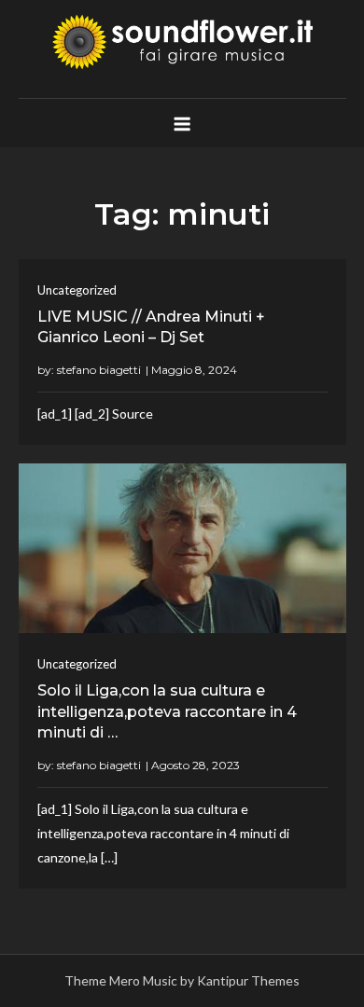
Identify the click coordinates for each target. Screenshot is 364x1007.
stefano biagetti (99, 370)
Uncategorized (77, 290)
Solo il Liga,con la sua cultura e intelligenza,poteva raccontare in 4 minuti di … (167, 711)
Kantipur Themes (248, 980)
